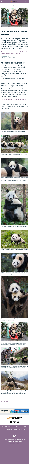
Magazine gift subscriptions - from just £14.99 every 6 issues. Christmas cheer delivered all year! (14, 52)
